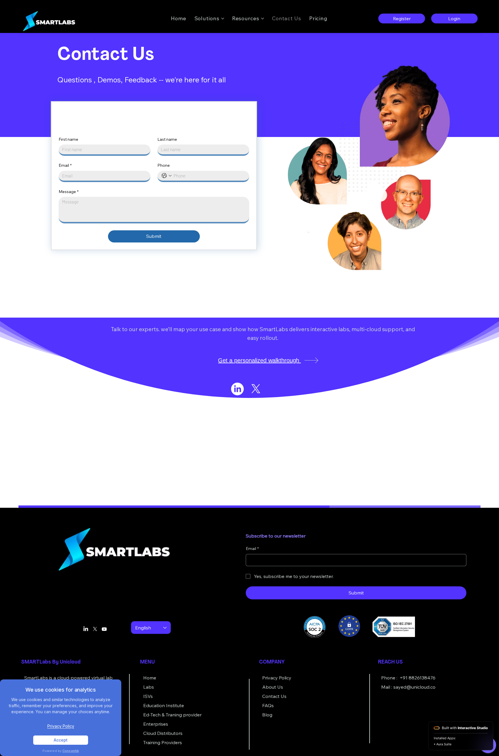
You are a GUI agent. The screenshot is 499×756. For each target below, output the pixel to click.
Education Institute (163, 705)
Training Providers (162, 742)
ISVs (148, 696)
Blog (267, 715)
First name (68, 139)
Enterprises (155, 724)
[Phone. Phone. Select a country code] (166, 175)
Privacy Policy (276, 678)
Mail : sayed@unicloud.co (408, 687)
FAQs (268, 705)
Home (149, 678)
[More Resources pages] (262, 18)
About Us (272, 687)
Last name (167, 139)
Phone (163, 165)
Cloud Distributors (163, 733)
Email (65, 165)
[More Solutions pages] (222, 18)
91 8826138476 (419, 678)
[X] (256, 389)
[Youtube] (104, 629)
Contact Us (274, 696)
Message (69, 191)
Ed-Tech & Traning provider (172, 715)
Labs (148, 687)
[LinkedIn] (237, 389)
